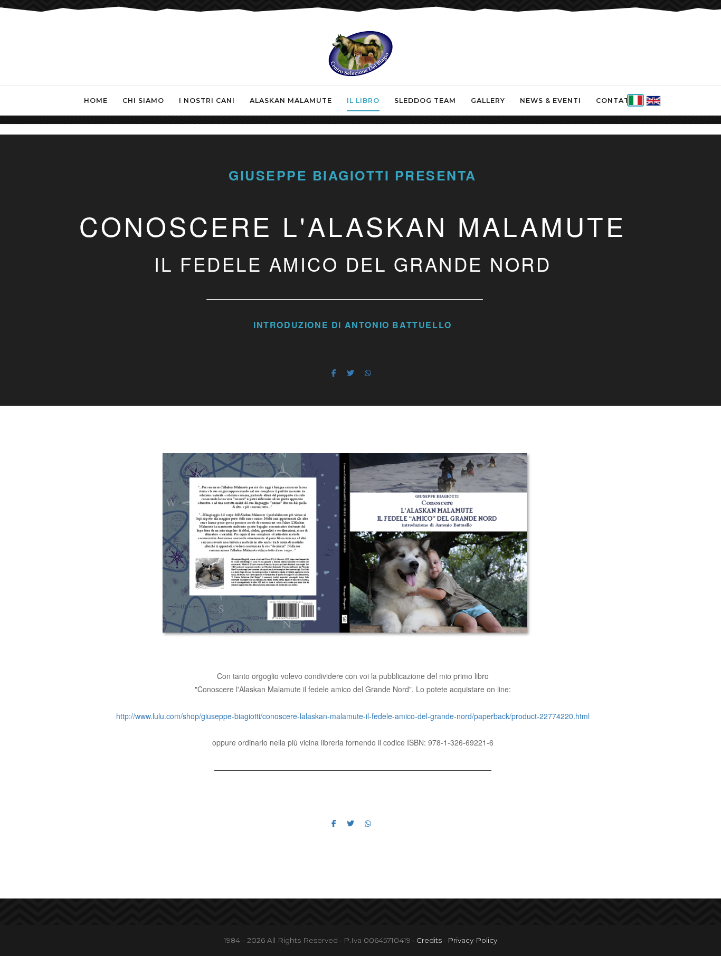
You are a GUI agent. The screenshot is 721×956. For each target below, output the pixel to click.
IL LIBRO (363, 100)
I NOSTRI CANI (207, 100)
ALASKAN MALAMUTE (291, 100)
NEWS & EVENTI (550, 100)
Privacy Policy (472, 940)
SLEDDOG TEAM (425, 100)
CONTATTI (616, 100)
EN (653, 100)
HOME (96, 100)
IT (635, 100)
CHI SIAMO (143, 100)
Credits (429, 940)
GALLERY (488, 100)
